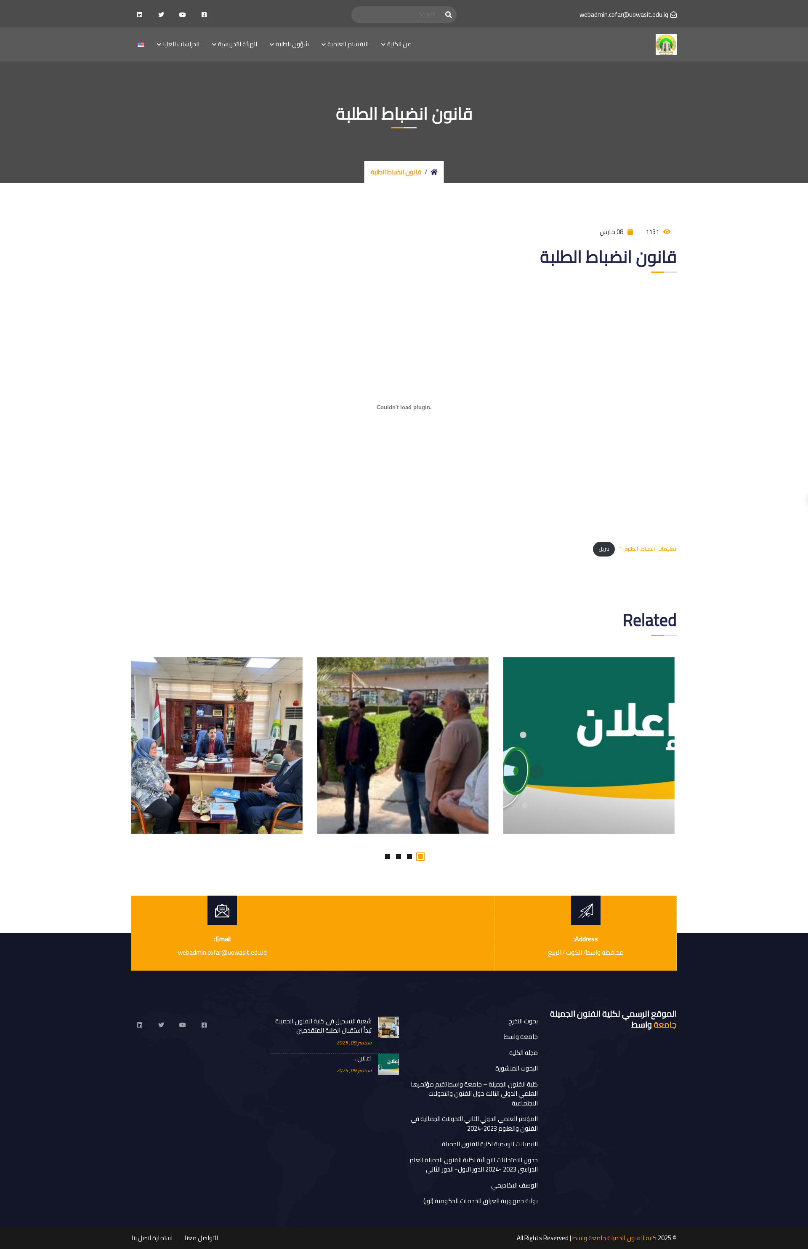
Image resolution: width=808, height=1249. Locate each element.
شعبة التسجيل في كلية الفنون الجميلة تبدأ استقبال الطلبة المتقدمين (323, 1026)
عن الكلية (399, 44)
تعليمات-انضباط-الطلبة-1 (648, 548)
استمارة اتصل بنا (152, 1238)
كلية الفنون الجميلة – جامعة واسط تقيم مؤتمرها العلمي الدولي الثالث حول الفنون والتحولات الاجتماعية (474, 1093)
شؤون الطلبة (292, 44)
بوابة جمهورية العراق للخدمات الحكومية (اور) (480, 1201)
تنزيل (604, 548)
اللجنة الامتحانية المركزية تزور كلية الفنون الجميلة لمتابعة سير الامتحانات (215, 658)
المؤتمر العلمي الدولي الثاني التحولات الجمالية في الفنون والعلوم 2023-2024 (474, 1123)
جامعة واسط (521, 1037)
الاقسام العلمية (348, 44)
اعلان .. (363, 1058)
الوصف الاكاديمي (514, 1185)
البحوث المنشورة (516, 1068)
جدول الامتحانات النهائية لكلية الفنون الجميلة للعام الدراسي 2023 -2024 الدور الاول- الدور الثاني (473, 1165)
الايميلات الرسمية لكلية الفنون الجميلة (490, 1144)
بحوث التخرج (523, 1021)
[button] (420, 856)
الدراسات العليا (181, 44)
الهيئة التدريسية (237, 44)
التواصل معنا (201, 1238)
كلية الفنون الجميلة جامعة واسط (614, 1238)
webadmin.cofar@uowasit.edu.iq (623, 14)
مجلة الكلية (523, 1053)
